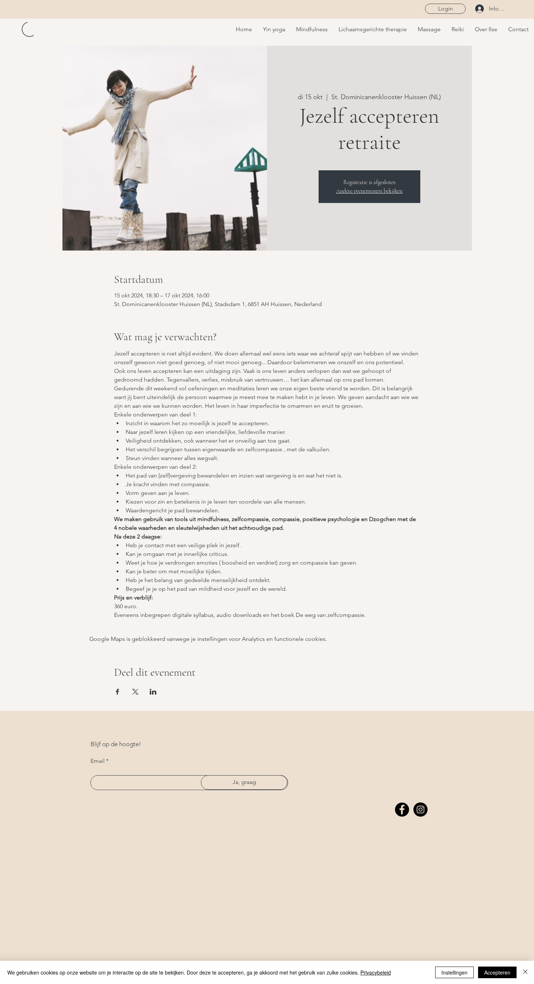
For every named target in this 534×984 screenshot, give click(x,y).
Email (97, 761)
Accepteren (497, 972)
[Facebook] (402, 809)
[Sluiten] (525, 972)
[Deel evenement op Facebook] (117, 692)
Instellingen (454, 972)
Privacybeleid (375, 972)
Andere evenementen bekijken (369, 191)
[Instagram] (420, 809)
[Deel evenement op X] (135, 692)
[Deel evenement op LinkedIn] (153, 692)
